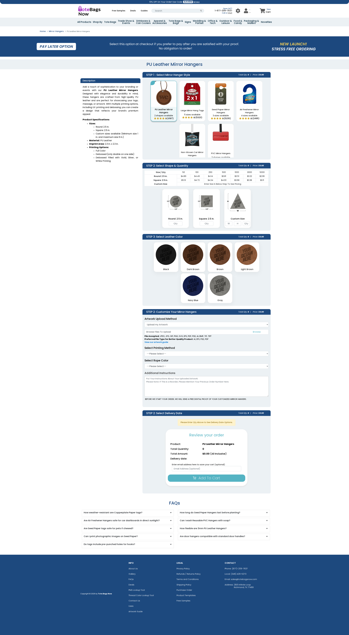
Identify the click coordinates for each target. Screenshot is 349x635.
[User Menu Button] (237, 10)
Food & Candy (238, 22)
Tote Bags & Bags (176, 22)
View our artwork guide (156, 342)
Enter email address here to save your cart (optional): (198, 464)
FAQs (131, 579)
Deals (133, 10)
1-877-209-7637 (223, 10)
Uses (131, 606)
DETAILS (196, 2)
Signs (188, 22)
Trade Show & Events (126, 22)
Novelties (266, 22)
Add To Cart (208, 478)
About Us (133, 568)
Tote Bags (110, 22)
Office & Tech (213, 22)
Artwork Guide (136, 611)
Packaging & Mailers (251, 22)
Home (43, 31)
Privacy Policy (183, 568)
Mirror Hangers (56, 31)
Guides (144, 10)
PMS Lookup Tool (137, 590)
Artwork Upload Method (161, 319)
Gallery (132, 573)
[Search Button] (201, 11)
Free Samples (118, 10)
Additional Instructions (160, 373)
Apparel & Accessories (159, 22)
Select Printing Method (160, 348)
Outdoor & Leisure (225, 22)
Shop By (97, 22)
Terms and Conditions (188, 579)
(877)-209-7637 (240, 568)
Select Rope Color (156, 360)
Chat (230, 13)
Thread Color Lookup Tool (141, 595)
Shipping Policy (184, 584)
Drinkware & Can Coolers (143, 22)
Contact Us (134, 600)
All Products (84, 22)
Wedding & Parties (199, 22)
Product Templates (186, 595)
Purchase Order (184, 590)
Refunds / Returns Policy (189, 573)
